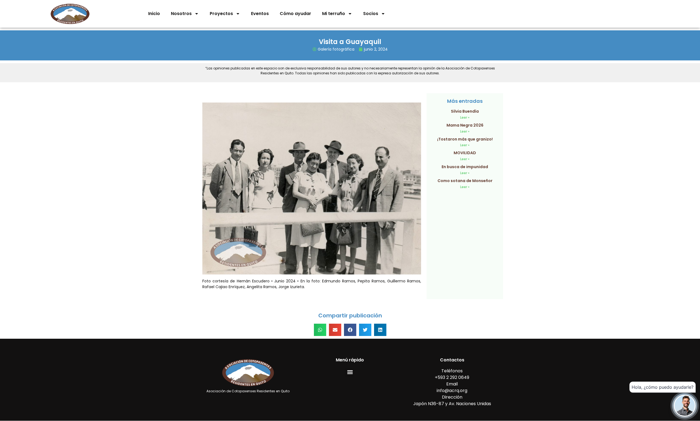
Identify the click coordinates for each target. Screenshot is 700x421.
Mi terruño (333, 13)
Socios (370, 13)
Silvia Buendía (465, 111)
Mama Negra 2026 (465, 125)
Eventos (260, 13)
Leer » (464, 117)
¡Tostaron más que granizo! (465, 139)
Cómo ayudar (295, 13)
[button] (320, 330)
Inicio (154, 13)
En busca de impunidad (465, 166)
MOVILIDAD (465, 153)
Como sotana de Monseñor (465, 180)
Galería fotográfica (336, 49)
